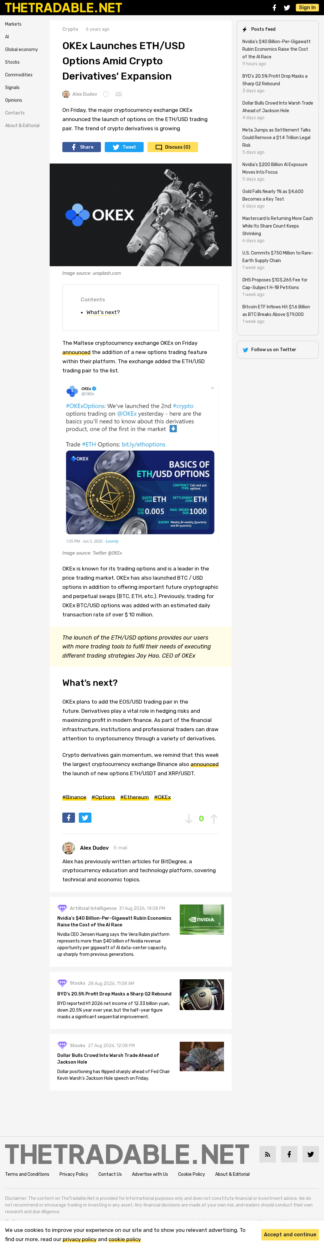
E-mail (120, 848)
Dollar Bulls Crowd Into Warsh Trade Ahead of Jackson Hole (108, 1059)
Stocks (12, 62)
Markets (13, 24)
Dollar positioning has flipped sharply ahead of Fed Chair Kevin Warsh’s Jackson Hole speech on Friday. (113, 1075)
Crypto (70, 29)
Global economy (21, 49)
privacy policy (80, 1239)
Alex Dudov (84, 94)
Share (86, 147)
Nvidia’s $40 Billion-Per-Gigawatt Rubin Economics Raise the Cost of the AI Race (114, 922)
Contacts (15, 113)
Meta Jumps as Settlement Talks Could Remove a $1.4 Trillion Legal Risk (276, 137)
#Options (103, 797)
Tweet (129, 147)
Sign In (307, 7)
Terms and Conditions (27, 1174)
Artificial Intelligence (93, 908)
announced (76, 352)
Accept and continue (290, 1235)
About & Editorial (22, 125)
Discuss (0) (177, 147)
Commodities (19, 75)
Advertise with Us (150, 1174)
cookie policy (125, 1239)
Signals (12, 87)
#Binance (74, 797)
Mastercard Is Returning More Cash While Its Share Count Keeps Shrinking (277, 226)
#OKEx (162, 797)
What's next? (103, 312)
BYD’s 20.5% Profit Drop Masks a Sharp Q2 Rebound (114, 994)
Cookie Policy (191, 1174)
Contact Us (110, 1174)
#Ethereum (134, 797)
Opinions (13, 100)
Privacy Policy (73, 1174)
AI (7, 37)
